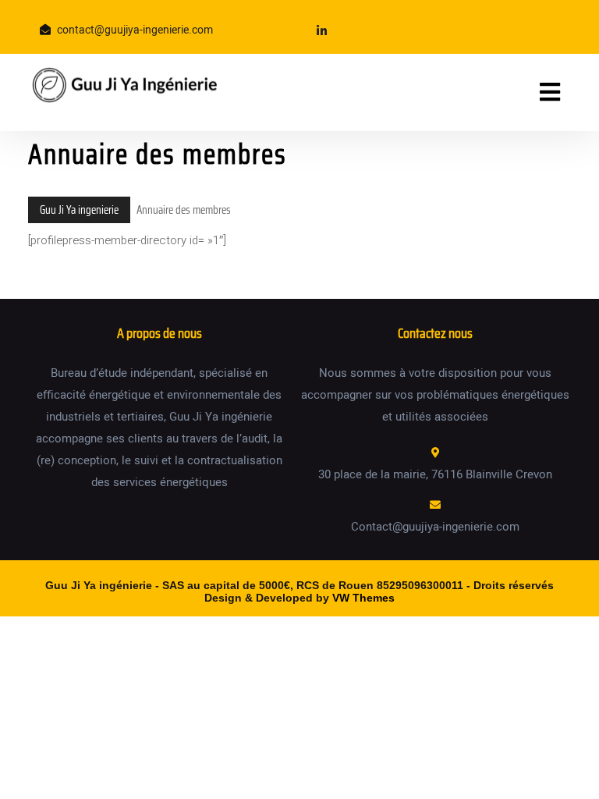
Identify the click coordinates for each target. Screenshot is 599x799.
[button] (531, 92)
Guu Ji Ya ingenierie (79, 210)
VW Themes (362, 597)
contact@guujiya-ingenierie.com (135, 30)
